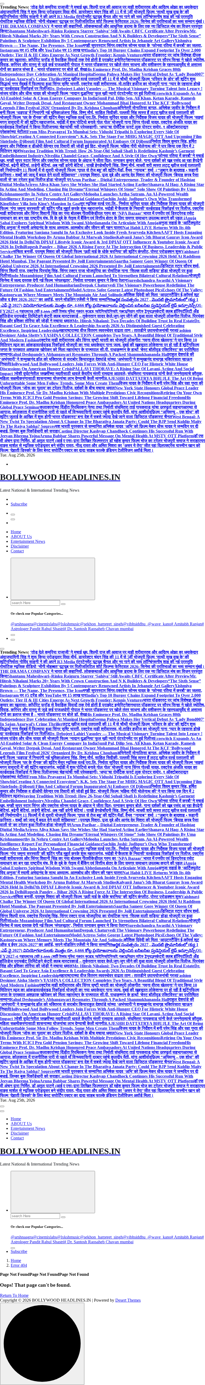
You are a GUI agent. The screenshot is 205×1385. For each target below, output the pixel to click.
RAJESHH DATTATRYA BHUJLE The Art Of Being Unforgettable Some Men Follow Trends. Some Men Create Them (101, 380)
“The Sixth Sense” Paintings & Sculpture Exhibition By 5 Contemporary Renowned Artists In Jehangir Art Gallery (100, 38)
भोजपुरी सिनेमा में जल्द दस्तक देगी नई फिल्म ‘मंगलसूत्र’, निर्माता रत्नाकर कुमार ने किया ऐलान (100, 278)
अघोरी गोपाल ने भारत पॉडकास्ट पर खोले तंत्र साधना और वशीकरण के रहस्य (117, 64)
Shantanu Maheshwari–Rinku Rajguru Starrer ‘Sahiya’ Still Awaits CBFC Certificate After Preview (99, 31)
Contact (17, 551)
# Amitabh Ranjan (186, 624)
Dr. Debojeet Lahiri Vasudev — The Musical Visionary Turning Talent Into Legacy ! (125, 88)
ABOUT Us (21, 536)
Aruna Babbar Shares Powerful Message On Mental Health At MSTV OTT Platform (117, 436)
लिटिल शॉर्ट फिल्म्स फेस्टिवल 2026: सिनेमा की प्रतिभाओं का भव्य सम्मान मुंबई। (145, 21)
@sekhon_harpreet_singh (101, 624)
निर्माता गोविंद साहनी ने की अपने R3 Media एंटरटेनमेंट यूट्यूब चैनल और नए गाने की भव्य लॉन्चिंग (81, 16)
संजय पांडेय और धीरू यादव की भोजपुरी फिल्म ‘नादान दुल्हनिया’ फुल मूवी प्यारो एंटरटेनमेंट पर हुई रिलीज (77, 93)
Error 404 (19, 1265)
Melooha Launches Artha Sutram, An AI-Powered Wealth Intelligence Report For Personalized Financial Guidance (94, 196)
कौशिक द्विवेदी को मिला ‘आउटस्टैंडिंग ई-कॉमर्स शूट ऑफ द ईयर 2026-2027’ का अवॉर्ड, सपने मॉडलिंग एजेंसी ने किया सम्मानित (99, 297)
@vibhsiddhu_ (135, 624)
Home (16, 531)
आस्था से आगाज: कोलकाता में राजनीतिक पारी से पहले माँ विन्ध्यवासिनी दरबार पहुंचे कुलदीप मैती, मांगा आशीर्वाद (98, 409)
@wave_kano (159, 624)
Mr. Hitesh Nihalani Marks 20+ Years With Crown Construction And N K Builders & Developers (98, 33)
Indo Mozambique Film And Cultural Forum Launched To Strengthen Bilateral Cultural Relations (99, 275)
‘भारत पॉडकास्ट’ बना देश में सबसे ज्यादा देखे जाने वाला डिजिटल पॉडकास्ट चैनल (111, 416)
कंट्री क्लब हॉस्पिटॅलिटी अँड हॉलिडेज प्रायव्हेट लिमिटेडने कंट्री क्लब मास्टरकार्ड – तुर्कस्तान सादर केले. (99, 313)
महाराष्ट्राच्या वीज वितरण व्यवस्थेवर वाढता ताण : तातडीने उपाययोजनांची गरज (118, 330)
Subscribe (19, 504)
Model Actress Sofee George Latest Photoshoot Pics (116, 290)
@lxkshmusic (68, 624)
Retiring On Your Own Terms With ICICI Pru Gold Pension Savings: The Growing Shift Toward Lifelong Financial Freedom (101, 395)
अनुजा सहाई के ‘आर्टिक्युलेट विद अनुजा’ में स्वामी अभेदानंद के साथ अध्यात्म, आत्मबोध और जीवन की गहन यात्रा (100, 225)
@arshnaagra (22, 624)
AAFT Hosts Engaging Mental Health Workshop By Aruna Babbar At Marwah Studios (101, 234)
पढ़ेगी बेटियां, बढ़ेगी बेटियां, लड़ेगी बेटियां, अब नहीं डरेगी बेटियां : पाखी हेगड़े (101, 163)
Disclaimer (20, 546)
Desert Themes (128, 1300)
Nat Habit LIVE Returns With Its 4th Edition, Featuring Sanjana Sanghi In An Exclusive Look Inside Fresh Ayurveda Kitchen (95, 230)
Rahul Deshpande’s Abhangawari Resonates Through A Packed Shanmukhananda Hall (89, 354)
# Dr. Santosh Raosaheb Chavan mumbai (98, 628)
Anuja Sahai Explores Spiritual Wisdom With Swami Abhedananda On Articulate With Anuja (98, 220)
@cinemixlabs (45, 624)
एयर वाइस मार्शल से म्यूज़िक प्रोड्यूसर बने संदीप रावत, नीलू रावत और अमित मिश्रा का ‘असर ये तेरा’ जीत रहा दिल (102, 443)
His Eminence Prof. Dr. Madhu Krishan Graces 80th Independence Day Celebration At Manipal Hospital (90, 71)
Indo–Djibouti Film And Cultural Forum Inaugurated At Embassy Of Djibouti (80, 141)
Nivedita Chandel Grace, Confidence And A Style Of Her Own (101, 155)
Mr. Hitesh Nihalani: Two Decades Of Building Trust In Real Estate (133, 321)
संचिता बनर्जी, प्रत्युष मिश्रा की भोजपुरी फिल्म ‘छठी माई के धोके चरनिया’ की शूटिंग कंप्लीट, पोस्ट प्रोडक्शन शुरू (97, 251)
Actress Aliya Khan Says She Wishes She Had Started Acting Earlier (86, 184)
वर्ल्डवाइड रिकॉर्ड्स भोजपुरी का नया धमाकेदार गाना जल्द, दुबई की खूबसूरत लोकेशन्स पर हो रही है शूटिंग (114, 345)
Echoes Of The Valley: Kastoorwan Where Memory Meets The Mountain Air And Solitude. (101, 292)
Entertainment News (28, 541)
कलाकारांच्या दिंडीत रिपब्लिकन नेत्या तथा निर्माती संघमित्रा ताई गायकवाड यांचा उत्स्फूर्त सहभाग (111, 407)
